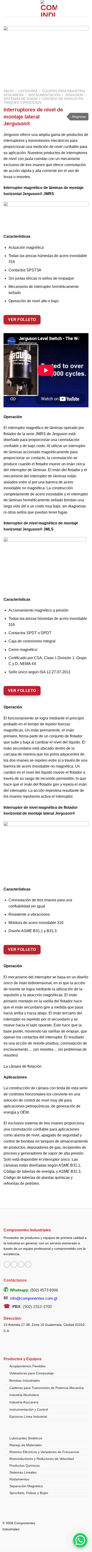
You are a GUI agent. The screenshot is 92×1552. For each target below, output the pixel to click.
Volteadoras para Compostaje (31, 1373)
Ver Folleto (22, 320)
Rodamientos (19, 1479)
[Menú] (6, 8)
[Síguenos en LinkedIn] (28, 1264)
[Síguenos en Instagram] (14, 1264)
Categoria (28, 91)
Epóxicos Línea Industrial (28, 1416)
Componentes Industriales (27, 1230)
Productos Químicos (24, 1465)
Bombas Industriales (24, 1380)
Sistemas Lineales (23, 1472)
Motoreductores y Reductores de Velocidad (41, 1459)
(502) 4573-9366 (44, 1290)
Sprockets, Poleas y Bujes (28, 1493)
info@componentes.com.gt (33, 1298)
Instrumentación (44, 95)
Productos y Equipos (23, 1359)
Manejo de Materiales (25, 1445)
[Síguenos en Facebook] (7, 1264)
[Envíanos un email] (21, 1264)
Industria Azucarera (23, 1402)
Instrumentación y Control (28, 1409)
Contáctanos (15, 1280)
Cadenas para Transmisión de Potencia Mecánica (46, 1388)
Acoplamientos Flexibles (27, 1366)
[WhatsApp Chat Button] (80, 1540)
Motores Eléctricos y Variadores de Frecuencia (44, 1452)
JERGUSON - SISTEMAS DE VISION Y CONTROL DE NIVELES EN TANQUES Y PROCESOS (44, 99)
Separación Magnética (26, 1486)
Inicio (9, 91)
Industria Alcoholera (24, 1395)
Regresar (77, 116)
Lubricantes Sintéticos (25, 1438)
